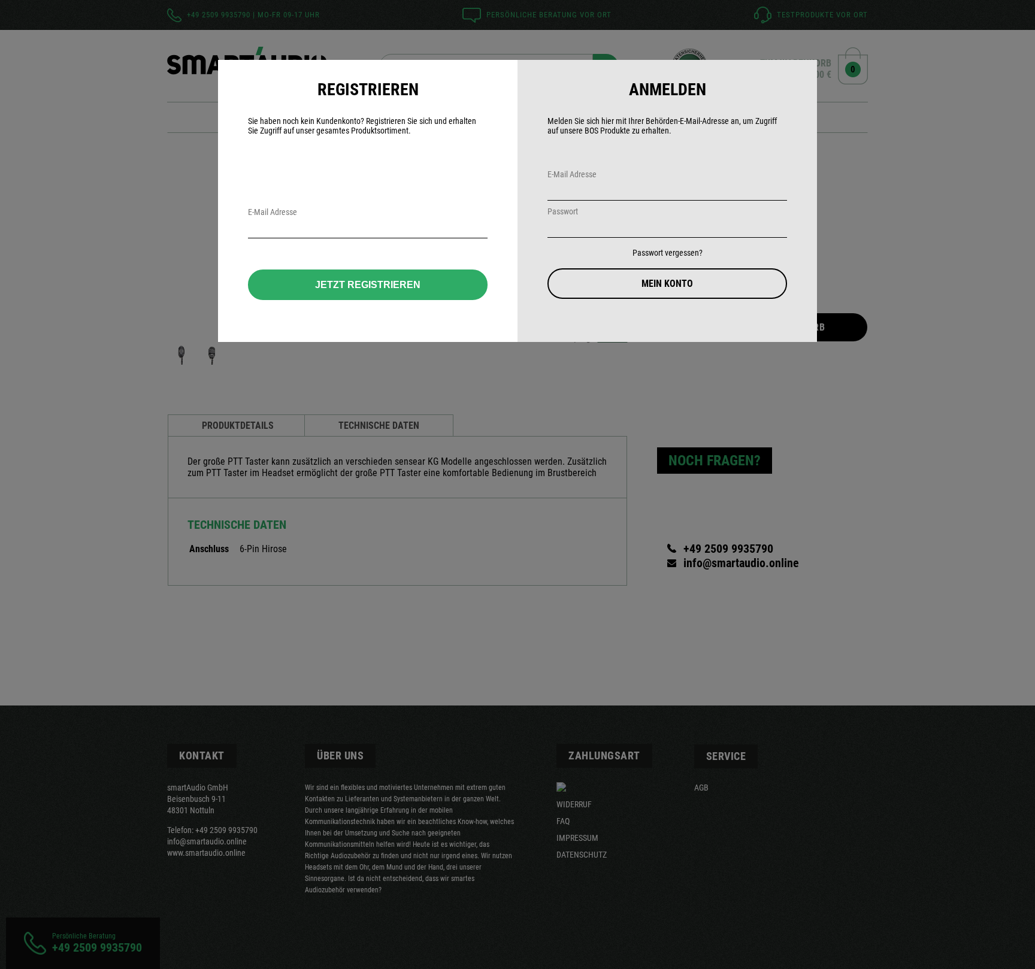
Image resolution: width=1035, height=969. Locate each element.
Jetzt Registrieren (367, 285)
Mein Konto (667, 283)
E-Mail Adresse (572, 174)
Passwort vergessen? (667, 253)
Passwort (562, 211)
